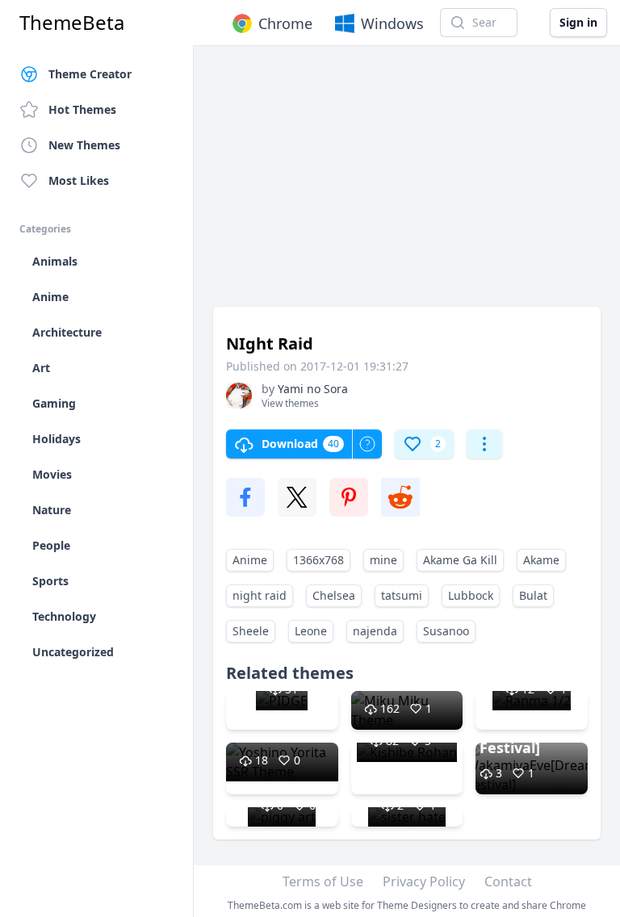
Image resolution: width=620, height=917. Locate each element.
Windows (392, 23)
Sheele (250, 631)
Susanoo (446, 631)
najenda (375, 631)
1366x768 (318, 559)
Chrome (285, 23)
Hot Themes (82, 109)
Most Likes (78, 180)
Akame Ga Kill (460, 559)
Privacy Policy (424, 881)
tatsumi (401, 595)
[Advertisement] (407, 184)
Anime (249, 559)
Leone (311, 631)
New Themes (84, 145)
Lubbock (470, 595)
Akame (541, 559)
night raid (259, 595)
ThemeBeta (71, 23)
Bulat (533, 595)
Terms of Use (323, 881)
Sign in (578, 22)
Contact (508, 881)
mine (383, 559)
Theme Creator (90, 74)
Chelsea (333, 595)
